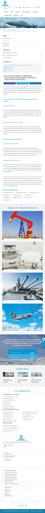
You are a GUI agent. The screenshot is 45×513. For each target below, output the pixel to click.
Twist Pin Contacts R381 (7, 431)
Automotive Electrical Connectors (11, 472)
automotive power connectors (21, 192)
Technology (7, 494)
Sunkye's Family (8, 15)
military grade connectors (8, 192)
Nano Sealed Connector (7, 418)
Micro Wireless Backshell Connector (9, 408)
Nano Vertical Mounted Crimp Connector (10, 421)
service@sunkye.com (8, 460)
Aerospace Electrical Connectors (11, 474)
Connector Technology (19, 360)
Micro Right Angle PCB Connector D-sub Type (10, 396)
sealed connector (6, 197)
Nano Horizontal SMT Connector (8, 416)
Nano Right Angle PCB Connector (28, 416)
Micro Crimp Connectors (7, 401)
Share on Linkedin (36, 83)
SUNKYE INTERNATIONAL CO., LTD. (14, 511)
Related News (22, 369)
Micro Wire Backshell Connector (8, 406)
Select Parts (35, 11)
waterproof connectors (17, 197)
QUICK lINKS (8, 487)
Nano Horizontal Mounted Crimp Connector (30, 413)
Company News (6, 43)
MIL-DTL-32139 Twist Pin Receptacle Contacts (10, 430)
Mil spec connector (28, 197)
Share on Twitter (23, 83)
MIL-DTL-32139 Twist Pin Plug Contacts (9, 428)
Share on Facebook (10, 83)
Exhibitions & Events (7, 38)
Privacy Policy (39, 511)
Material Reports (6, 45)
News (5, 7)
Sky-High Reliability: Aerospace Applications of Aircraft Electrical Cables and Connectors (20, 31)
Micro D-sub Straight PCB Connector (9, 400)
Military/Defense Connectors (22, 301)
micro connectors (28, 195)
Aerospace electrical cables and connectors (18, 166)
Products (17, 11)
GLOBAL (5, 8)
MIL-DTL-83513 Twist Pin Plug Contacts (9, 425)
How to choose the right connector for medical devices (22, 380)
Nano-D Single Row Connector (8, 413)
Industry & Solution (26, 11)
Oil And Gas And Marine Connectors (22, 239)
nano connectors (6, 195)
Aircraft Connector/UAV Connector (11, 477)
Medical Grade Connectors (22, 270)
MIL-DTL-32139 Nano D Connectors (10, 55)
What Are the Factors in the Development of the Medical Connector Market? (36, 380)
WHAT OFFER (22, 391)
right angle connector (34, 192)
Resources (16, 15)
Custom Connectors (22, 332)
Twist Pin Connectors (7, 57)
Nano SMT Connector (26, 418)
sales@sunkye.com (27, 7)
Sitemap (32, 511)
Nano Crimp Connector (27, 415)
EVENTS (6, 11)
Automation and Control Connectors (11, 483)
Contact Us (10, 7)
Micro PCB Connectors (7, 403)
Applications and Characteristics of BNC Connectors (8, 380)
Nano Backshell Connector (7, 415)
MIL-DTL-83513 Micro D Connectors (10, 52)
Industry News (14, 29)
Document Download (9, 495)
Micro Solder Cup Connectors (8, 398)
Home (12, 11)
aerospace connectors (17, 195)
